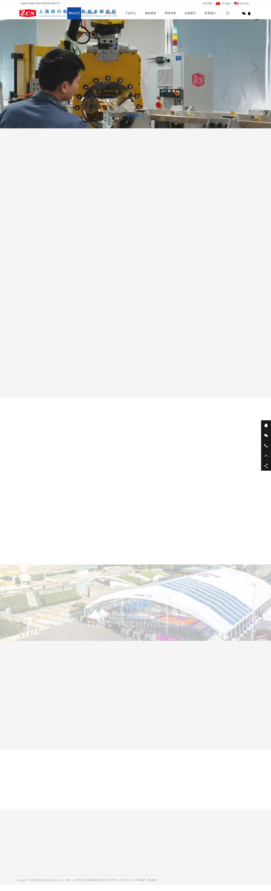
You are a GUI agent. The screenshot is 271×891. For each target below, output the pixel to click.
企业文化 (21, 860)
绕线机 (95, 871)
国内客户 (155, 450)
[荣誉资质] (178, 726)
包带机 (95, 860)
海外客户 (109, 450)
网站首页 (74, 13)
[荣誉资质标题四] (138, 726)
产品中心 (130, 13)
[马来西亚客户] (143, 494)
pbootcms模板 (41, 835)
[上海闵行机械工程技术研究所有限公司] (30, 13)
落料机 (95, 877)
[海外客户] (175, 545)
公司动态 (59, 860)
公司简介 (91, 13)
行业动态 (59, 866)
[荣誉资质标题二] (57, 726)
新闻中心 (110, 13)
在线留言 (190, 13)
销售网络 (21, 871)
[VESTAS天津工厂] (120, 545)
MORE (132, 812)
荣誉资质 (170, 13)
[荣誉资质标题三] (97, 726)
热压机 (95, 882)
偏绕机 (95, 888)
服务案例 (150, 13)
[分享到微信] (244, 13)
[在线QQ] (250, 13)
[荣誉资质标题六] (219, 726)
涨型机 (95, 866)
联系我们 (210, 13)
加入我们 (21, 866)
